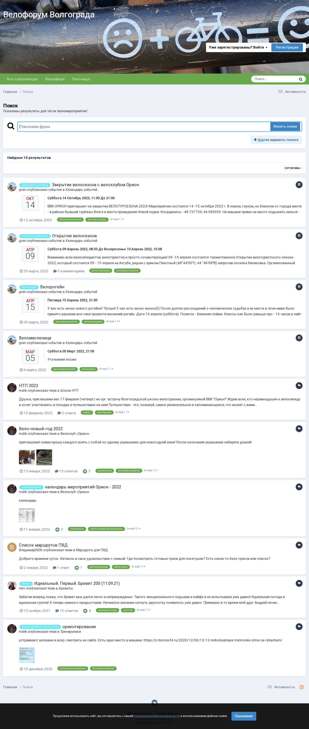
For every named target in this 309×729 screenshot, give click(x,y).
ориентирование (79, 626)
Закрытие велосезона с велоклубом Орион (95, 184)
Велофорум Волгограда (48, 15)
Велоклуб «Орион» (75, 434)
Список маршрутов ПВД (43, 545)
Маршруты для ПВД (92, 550)
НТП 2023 (28, 385)
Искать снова (285, 126)
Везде (286, 79)
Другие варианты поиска (277, 140)
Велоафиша (55, 79)
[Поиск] (301, 79)
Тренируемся (70, 632)
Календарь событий (81, 190)
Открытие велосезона (74, 235)
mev (22, 588)
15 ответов (68, 611)
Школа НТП (69, 391)
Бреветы (66, 588)
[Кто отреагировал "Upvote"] (84, 471)
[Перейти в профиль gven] (12, 186)
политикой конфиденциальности (157, 716)
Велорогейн (52, 286)
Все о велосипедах (22, 79)
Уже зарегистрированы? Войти (237, 47)
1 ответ (62, 568)
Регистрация (287, 47)
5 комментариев (71, 271)
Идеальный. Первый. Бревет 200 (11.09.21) (77, 583)
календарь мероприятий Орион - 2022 (83, 486)
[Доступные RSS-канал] (301, 687)
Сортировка (292, 168)
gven (22, 190)
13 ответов (68, 471)
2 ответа (68, 413)
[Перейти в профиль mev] (12, 585)
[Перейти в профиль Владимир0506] (12, 547)
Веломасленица (35, 337)
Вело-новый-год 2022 (41, 428)
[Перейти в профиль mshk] (12, 387)
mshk (23, 391)
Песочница (81, 79)
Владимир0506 (30, 550)
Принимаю (244, 716)
